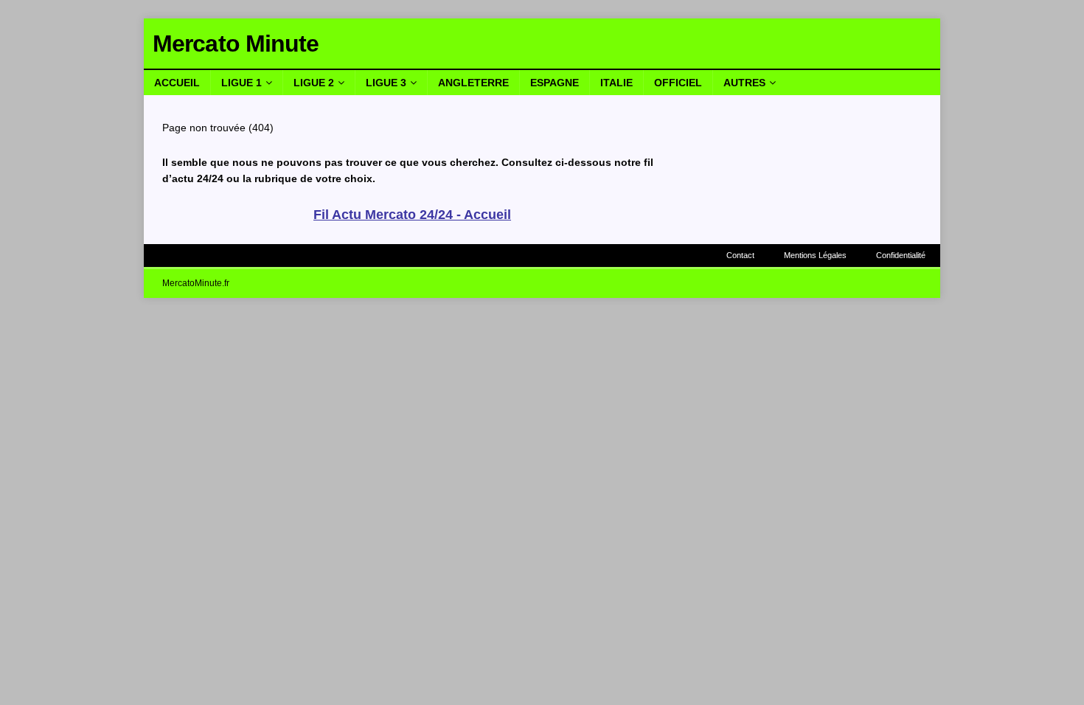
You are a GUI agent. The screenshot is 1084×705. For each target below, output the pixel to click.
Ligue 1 (241, 82)
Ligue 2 (313, 82)
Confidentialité (900, 255)
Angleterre (473, 82)
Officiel (678, 82)
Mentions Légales (815, 255)
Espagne (554, 82)
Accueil (177, 82)
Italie (616, 82)
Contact (740, 255)
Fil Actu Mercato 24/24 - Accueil (412, 214)
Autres (744, 82)
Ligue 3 (386, 82)
